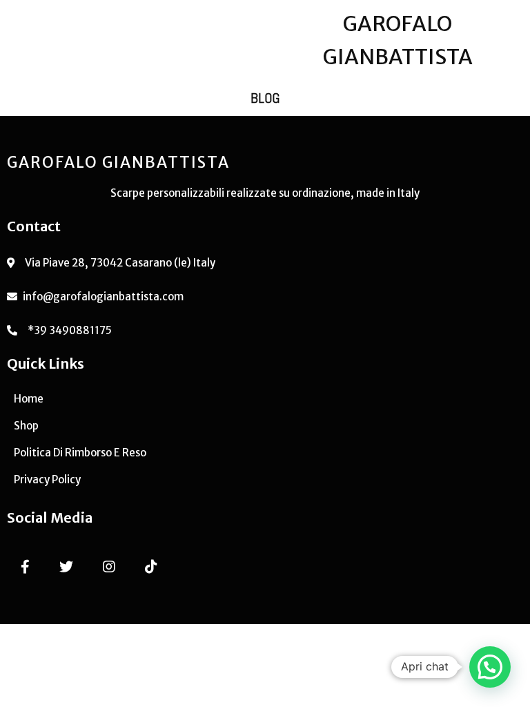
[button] (490, 667)
